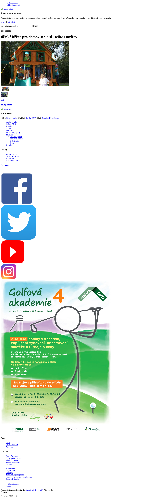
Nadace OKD (11, 124)
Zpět (2, 100)
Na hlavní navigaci (13, 5)
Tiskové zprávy (16, 137)
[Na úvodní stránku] (7, 9)
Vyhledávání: (6, 26)
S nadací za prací (12, 154)
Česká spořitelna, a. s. (14, 458)
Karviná (9, 464)
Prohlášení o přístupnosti (15, 475)
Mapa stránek (11, 471)
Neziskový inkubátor (13, 161)
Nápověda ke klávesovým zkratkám (19, 477)
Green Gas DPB (12, 445)
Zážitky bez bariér (12, 156)
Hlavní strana (10, 468)
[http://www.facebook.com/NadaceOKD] (16, 203)
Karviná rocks (11, 118)
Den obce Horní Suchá (50, 118)
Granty (8, 128)
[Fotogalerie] (6, 109)
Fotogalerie (14, 141)
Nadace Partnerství (13, 462)
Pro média (9, 135)
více (2, 22)
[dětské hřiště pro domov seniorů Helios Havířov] (35, 86)
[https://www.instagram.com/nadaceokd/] (8, 279)
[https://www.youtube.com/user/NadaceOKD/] (12, 263)
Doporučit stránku (12, 479)
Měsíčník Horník (16, 139)
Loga (12, 143)
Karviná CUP (31, 118)
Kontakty (9, 145)
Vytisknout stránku (12, 484)
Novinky (9, 126)
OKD (8, 443)
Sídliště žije (10, 158)
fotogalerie (11, 22)
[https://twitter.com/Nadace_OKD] (18, 239)
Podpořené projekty (13, 132)
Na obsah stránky (12, 3)
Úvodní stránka (11, 122)
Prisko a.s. (9, 447)
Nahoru (8, 486)
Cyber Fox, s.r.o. (12, 456)
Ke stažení (9, 130)
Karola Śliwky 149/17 (34, 490)
